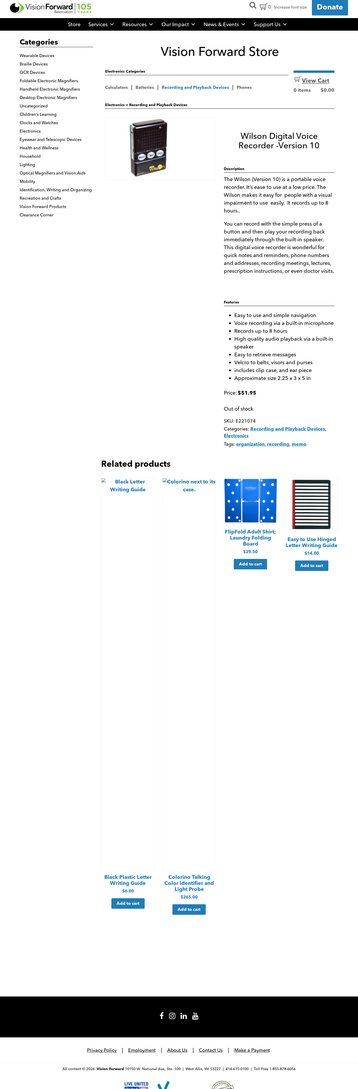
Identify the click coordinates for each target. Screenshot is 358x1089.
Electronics (115, 105)
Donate (330, 7)
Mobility (27, 181)
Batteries (144, 88)
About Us (177, 1050)
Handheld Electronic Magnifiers (50, 89)
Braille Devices (34, 64)
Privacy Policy (102, 1050)
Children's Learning (38, 114)
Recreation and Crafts (40, 198)
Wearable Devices (37, 55)
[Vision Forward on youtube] (195, 1017)
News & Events (221, 24)
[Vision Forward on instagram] (172, 1017)
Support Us (267, 24)
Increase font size (290, 7)
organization (250, 444)
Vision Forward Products (43, 206)
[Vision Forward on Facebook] (161, 1017)
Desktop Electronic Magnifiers (48, 97)
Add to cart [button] (128, 904)
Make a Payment (252, 1050)
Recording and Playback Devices (195, 88)
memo (299, 444)
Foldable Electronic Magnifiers (49, 80)
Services (98, 24)
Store (74, 24)
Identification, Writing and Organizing (56, 189)
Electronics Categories (125, 72)
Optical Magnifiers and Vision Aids (52, 173)
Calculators (116, 88)
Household (30, 156)
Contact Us (211, 1050)
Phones (244, 88)
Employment (142, 1050)
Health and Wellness (39, 147)
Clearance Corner (36, 214)
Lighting (27, 164)
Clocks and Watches (39, 122)
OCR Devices (32, 72)
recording (278, 444)
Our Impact (175, 24)
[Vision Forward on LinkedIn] (183, 1017)
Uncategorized (34, 105)
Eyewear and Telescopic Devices (51, 139)
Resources (134, 24)
